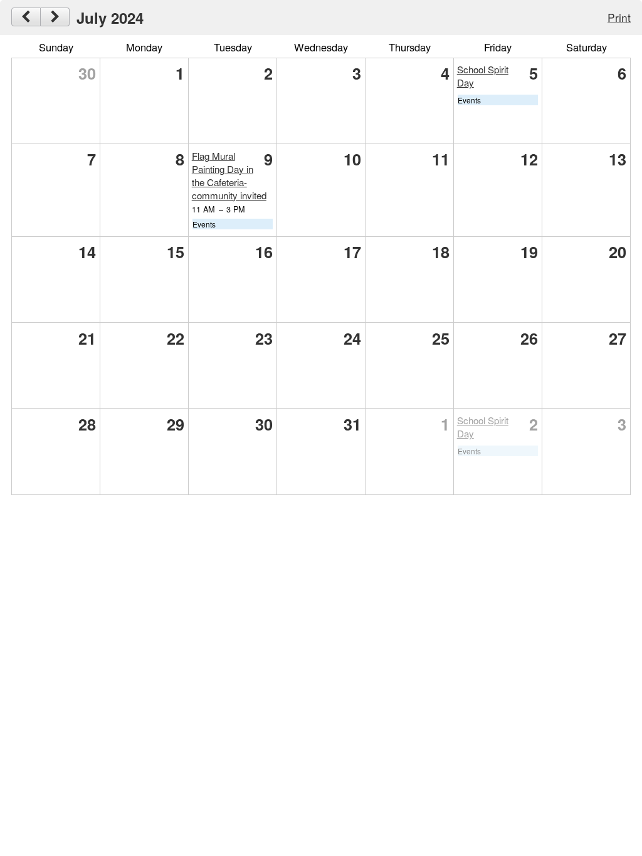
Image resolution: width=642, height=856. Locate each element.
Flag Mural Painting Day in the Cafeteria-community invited (229, 175)
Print (619, 17)
